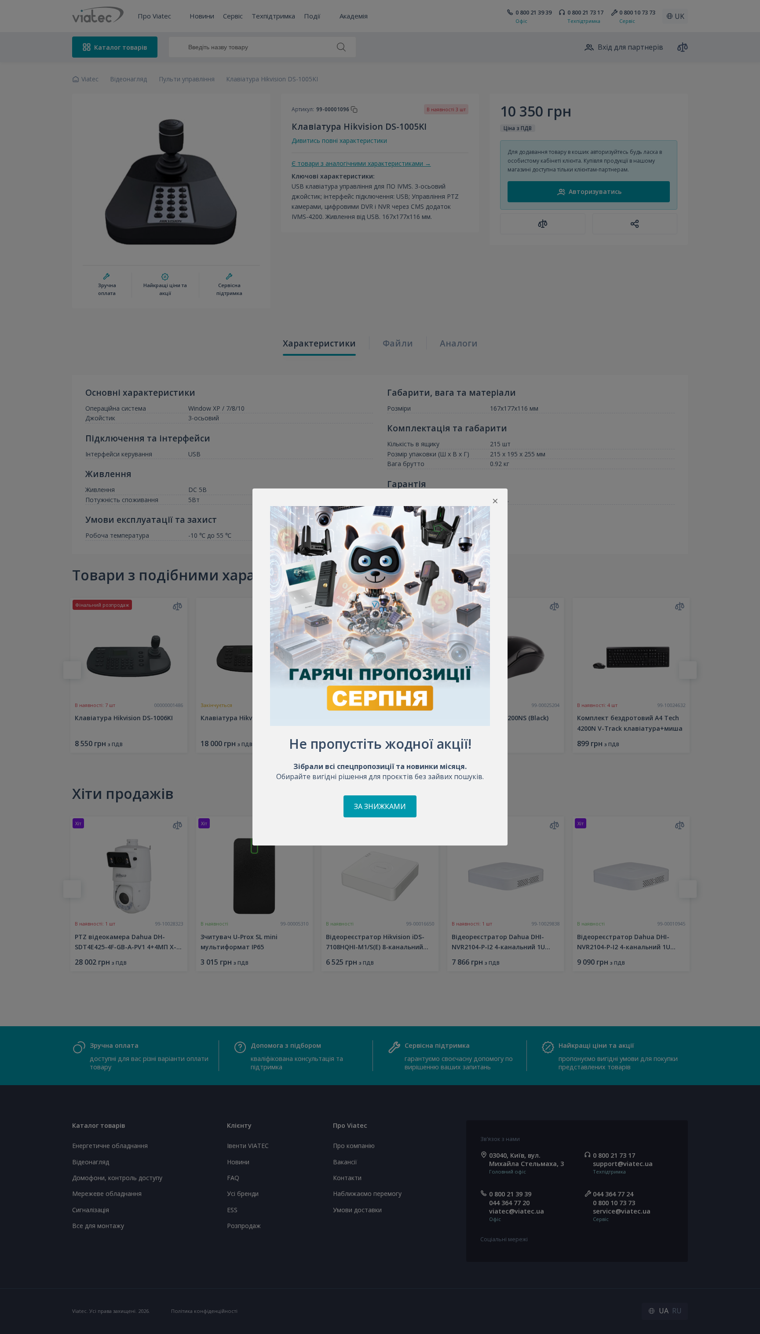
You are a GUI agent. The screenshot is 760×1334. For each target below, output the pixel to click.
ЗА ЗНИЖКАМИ (380, 806)
